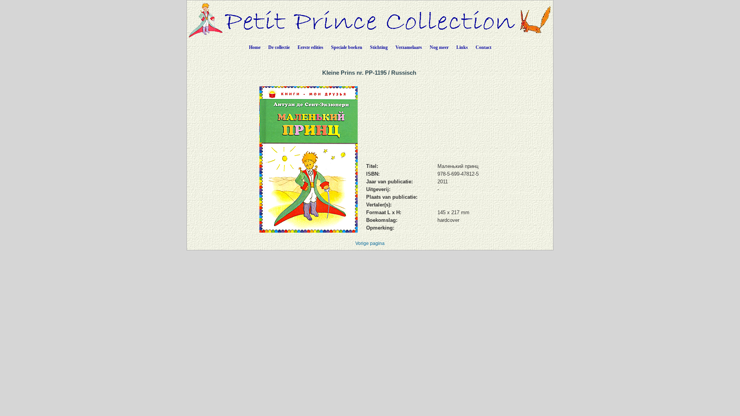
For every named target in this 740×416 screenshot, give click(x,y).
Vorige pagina (370, 243)
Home (255, 47)
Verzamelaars (408, 47)
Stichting (379, 47)
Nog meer (439, 47)
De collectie (279, 47)
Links (462, 47)
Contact (483, 47)
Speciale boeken (346, 47)
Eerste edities (310, 47)
